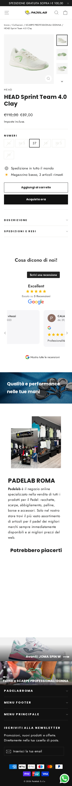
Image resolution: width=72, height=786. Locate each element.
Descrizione (15, 220)
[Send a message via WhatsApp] (64, 778)
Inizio (7, 25)
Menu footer (17, 702)
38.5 (58, 143)
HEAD (8, 89)
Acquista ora (36, 199)
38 (46, 143)
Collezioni (17, 25)
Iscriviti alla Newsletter (32, 728)
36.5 (21, 143)
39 (9, 155)
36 (9, 143)
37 (34, 143)
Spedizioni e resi (20, 231)
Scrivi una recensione (43, 275)
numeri (10, 135)
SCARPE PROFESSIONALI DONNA (43, 25)
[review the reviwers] (45, 328)
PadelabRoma (18, 691)
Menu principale (21, 714)
